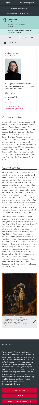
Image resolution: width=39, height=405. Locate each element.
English (7, 3)
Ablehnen (19, 396)
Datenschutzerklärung (11, 384)
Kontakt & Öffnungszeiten (19, 8)
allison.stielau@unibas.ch (14, 109)
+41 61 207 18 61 (14, 106)
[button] (9, 37)
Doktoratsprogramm (27, 3)
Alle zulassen (19, 390)
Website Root (5, 42)
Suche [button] (27, 37)
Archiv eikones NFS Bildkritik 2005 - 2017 (19, 13)
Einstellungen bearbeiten (19, 401)
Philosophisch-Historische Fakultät (17, 25)
